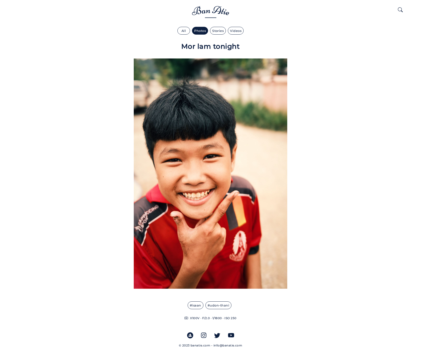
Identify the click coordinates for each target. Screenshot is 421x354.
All (184, 31)
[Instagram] (203, 335)
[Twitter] (217, 335)
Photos (200, 31)
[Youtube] (231, 335)
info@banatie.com (227, 345)
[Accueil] (210, 15)
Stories (218, 31)
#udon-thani (218, 305)
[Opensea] (190, 335)
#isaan (195, 305)
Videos (235, 31)
